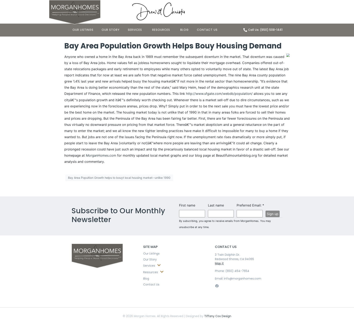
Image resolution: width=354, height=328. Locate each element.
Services (135, 30)
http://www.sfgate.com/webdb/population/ (219, 94)
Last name (216, 205)
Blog (184, 30)
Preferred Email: (250, 205)
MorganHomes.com (101, 155)
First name (187, 205)
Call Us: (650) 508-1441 (265, 30)
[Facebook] (217, 286)
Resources (161, 30)
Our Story (111, 30)
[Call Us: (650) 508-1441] (245, 30)
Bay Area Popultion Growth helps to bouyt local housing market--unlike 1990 (119, 177)
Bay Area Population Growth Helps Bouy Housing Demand (172, 46)
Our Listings (83, 30)
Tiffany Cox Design (217, 316)
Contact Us (207, 30)
